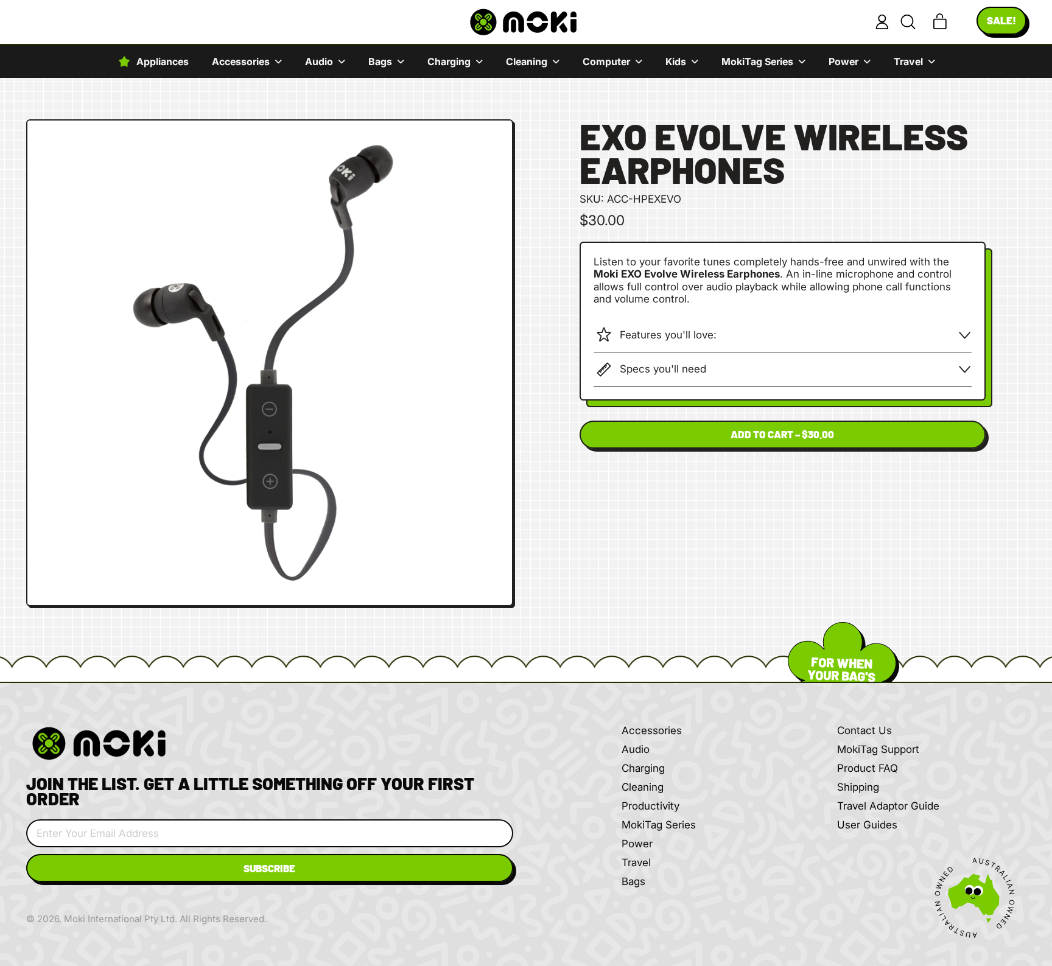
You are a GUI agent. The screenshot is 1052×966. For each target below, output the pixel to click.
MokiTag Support (878, 749)
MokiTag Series (659, 825)
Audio (636, 749)
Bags (633, 881)
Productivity (650, 806)
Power (637, 844)
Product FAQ (867, 768)
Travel (636, 862)
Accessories (652, 730)
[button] (908, 22)
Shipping (858, 787)
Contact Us (864, 730)
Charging (643, 768)
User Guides (867, 825)
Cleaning (643, 787)
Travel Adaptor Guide (888, 806)
